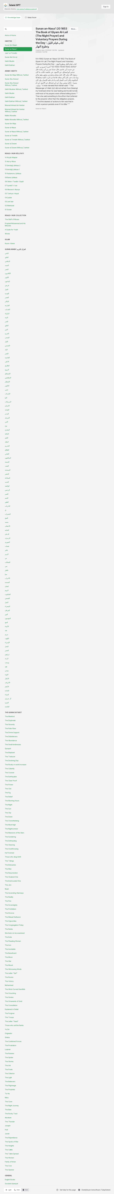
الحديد (7, 482)
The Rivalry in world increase (15, 765)
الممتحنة (7, 470)
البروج (7, 370)
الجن (6, 422)
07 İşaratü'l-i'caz (11, 185)
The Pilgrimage (10, 1085)
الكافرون (8, 273)
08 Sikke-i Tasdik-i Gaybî (14, 181)
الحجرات (8, 514)
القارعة (7, 305)
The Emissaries (10, 865)
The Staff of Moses (12, 219)
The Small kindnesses (13, 744)
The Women (9, 1158)
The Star (8, 961)
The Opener (9, 1170)
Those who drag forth (13, 857)
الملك (7, 442)
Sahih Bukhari (10, 65)
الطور (7, 502)
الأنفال (7, 678)
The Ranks (9, 929)
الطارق (7, 366)
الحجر (7, 650)
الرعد (6, 658)
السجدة (7, 582)
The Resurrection (11, 873)
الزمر (6, 554)
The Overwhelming (12, 821)
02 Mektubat (9, 206)
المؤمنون (8, 618)
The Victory (9, 981)
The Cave (8, 1102)
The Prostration (10, 1045)
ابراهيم (7, 654)
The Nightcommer (11, 829)
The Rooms (9, 977)
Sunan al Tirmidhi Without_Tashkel (17, 140)
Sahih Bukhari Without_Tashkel (16, 101)
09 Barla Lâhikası (11, 177)
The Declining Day (11, 760)
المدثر (7, 414)
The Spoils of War (11, 1142)
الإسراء (7, 642)
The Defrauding (11, 841)
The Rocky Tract (11, 1114)
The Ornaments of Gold (13, 1001)
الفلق (6, 257)
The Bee (8, 1110)
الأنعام (7, 686)
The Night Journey (12, 1106)
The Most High (10, 825)
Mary (7, 1097)
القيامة (7, 410)
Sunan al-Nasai (10, 127)
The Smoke (9, 997)
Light (9, 1190)
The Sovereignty (11, 905)
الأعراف (7, 682)
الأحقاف (7, 526)
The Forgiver (10, 1013)
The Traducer (10, 756)
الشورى (7, 542)
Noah (7, 889)
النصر (6, 269)
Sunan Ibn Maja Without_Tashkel (17, 75)
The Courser (9, 773)
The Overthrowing (11, 849)
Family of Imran (10, 1162)
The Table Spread (12, 1154)
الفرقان (7, 610)
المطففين (8, 378)
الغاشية (7, 358)
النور (6, 614)
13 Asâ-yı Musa (10, 161)
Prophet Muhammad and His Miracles (15, 224)
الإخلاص (7, 261)
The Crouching (10, 993)
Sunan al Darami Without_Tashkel (17, 148)
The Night (8, 805)
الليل (6, 341)
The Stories (9, 1061)
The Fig (8, 793)
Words (7, 234)
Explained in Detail (11, 1009)
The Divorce (9, 913)
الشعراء (7, 606)
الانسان (7, 406)
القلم (6, 438)
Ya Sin (7, 1029)
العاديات (7, 309)
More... (73, 29)
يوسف (7, 662)
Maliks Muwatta (10, 115)
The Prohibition (10, 909)
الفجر (6, 354)
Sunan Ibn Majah (11, 45)
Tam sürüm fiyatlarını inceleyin (26, 9)
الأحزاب (7, 578)
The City (8, 813)
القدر (6, 321)
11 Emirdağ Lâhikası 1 (12, 169)
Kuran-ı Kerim (10, 243)
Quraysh (8, 748)
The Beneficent (10, 953)
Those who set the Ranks (14, 1025)
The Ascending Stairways (14, 893)
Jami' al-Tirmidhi (11, 53)
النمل (6, 602)
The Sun (8, 809)
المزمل (7, 418)
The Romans (9, 1053)
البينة (6, 317)
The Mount (9, 965)
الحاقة (7, 434)
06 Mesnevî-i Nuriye (12, 189)
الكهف (7, 638)
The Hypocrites (10, 921)
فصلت (7, 546)
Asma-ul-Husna (10, 35)
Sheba (7, 1037)
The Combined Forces (13, 1041)
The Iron (8, 945)
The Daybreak (10, 720)
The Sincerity (10, 724)
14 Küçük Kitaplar (11, 157)
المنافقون (8, 458)
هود (6, 666)
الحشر (7, 474)
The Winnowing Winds (13, 969)
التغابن (7, 454)
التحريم (7, 446)
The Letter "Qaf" (11, 973)
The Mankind (10, 716)
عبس (6, 390)
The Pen (8, 901)
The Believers (10, 1081)
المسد (7, 265)
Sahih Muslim (9, 61)
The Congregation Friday (14, 925)
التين (6, 329)
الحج (6, 622)
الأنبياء (7, 626)
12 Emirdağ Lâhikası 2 (12, 165)
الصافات (7, 562)
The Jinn (8, 885)
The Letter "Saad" (11, 1021)
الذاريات (7, 506)
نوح (6, 426)
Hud (6, 1130)
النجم (6, 498)
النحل (6, 646)
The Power (9, 785)
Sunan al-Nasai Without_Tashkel (16, 132)
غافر (6, 550)
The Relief (9, 797)
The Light (8, 1077)
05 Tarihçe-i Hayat (12, 193)
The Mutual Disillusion (13, 917)
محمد (6, 522)
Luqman (8, 1049)
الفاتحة (7, 707)
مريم (6, 634)
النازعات (7, 394)
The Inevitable (10, 949)
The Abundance (11, 740)
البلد (6, 349)
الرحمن (7, 490)
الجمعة (7, 462)
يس (6, 566)
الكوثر (7, 277)
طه (6, 630)
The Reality (9, 897)
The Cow (8, 1166)
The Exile (8, 937)
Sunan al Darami (11, 144)
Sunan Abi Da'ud (11, 57)
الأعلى (7, 362)
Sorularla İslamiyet (11, 1184)
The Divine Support (12, 732)
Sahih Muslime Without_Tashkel (16, 89)
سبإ (6, 574)
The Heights (9, 1146)
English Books (10, 1180)
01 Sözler (8, 210)
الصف (7, 466)
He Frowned (9, 853)
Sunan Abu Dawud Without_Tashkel (11, 84)
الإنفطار (7, 382)
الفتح (6, 518)
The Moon (9, 957)
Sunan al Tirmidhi (11, 136)
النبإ (6, 398)
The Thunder (10, 1122)
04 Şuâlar (8, 197)
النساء (7, 695)
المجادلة (7, 478)
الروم (6, 590)
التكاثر (7, 301)
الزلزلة (7, 313)
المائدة (7, 691)
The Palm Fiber (10, 728)
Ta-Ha (7, 1093)
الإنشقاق (7, 374)
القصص (7, 598)
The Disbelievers (11, 736)
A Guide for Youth (11, 230)
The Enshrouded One (13, 881)
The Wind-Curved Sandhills (15, 989)
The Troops (9, 1017)
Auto (26, 1190)
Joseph (7, 1126)
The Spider (9, 1057)
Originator (8, 1033)
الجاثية (7, 530)
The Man (8, 869)
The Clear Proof (11, 781)
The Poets (9, 1069)
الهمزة (7, 293)
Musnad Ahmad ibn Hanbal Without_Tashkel (14, 110)
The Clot (8, 789)
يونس (7, 670)
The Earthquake (11, 777)
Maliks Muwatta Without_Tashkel (17, 119)
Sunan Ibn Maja (10, 123)
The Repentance (11, 1138)
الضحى (7, 337)
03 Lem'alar (9, 201)
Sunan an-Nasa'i (11, 49)
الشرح (7, 333)
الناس (7, 253)
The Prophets (10, 1089)
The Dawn (8, 817)
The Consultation (11, 1005)
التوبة (6, 674)
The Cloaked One (11, 877)
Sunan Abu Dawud (11, 79)
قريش (7, 285)
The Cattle (9, 1150)
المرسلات (8, 402)
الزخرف (7, 538)
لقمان (7, 586)
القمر (6, 494)
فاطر (6, 570)
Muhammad (9, 985)
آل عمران (8, 699)
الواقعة (7, 486)
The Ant (8, 1065)
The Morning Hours (12, 801)
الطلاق (7, 450)
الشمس (7, 345)
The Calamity (9, 769)
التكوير (7, 386)
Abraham (8, 1118)
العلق (6, 325)
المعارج (7, 430)
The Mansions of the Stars (14, 833)
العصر (7, 297)
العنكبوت (8, 594)
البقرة (7, 703)
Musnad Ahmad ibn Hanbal (14, 105)
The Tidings (9, 861)
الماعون (7, 281)
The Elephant (10, 752)
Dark (18, 1190)
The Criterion (10, 1073)
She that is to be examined (14, 933)
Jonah (7, 1134)
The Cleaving (10, 845)
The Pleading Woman (13, 941)
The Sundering (10, 837)
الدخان (7, 534)
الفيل (6, 289)
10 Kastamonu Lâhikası (13, 173)
